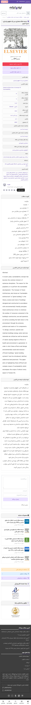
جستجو (4, 13)
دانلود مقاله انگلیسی (15, 72)
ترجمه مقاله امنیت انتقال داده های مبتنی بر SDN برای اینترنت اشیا (14, 521)
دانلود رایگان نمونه (14, 68)
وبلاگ (27, 663)
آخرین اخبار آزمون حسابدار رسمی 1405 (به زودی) (17, 648)
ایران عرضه (26, 17)
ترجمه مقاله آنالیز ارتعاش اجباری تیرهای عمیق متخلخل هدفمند (13, 558)
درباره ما (27, 666)
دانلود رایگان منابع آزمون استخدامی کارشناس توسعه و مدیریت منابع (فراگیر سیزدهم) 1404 (16, 644)
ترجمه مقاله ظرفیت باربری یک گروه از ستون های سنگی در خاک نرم (14, 549)
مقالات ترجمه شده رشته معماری (14, 17)
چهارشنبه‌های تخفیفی (24, 656)
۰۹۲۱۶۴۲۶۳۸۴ (7, 690)
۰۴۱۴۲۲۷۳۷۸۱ (8, 688)
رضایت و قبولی (25, 659)
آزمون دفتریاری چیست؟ (23, 635)
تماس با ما (26, 669)
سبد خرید (3, 2)
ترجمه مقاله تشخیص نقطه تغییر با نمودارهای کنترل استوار (14, 540)
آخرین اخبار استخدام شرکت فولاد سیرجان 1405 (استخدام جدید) (15, 639)
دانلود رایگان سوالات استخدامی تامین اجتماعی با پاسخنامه (15, 632)
